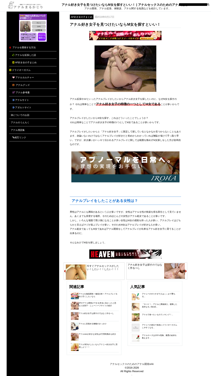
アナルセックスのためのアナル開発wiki (132, 364)
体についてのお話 (20, 115)
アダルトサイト (23, 107)
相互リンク (20, 137)
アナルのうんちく (20, 122)
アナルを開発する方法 (24, 47)
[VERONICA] (33, 41)
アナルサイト (22, 100)
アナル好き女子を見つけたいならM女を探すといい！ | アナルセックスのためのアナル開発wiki (128, 4)
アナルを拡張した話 (25, 55)
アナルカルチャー (24, 77)
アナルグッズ (22, 85)
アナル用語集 (18, 130)
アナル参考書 (23, 92)
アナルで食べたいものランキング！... (157, 315)
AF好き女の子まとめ (26, 62)
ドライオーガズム (21, 70)
